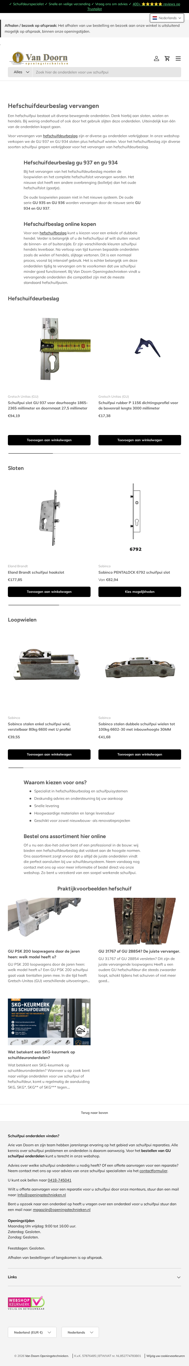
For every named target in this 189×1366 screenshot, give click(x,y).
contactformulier (153, 1170)
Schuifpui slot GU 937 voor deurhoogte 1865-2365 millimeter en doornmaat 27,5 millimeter (48, 405)
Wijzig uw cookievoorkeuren (165, 1356)
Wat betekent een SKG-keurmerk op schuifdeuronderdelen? (41, 1054)
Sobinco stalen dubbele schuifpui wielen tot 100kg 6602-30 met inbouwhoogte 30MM (136, 727)
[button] (167, 18)
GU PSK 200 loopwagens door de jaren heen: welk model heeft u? (44, 954)
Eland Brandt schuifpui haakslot (36, 572)
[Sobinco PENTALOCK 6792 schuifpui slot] (139, 518)
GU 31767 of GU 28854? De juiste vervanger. (139, 951)
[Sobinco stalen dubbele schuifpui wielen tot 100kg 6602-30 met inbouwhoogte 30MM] (139, 670)
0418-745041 (59, 1180)
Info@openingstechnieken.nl (41, 1194)
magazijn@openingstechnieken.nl (62, 1209)
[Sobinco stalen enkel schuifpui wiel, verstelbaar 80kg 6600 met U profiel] (49, 670)
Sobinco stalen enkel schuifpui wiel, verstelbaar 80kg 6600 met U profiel (39, 727)
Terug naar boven (94, 1113)
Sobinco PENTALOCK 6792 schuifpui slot (134, 572)
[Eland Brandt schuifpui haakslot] (49, 518)
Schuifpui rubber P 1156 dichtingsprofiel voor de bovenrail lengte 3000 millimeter (138, 405)
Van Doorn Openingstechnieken (46, 1356)
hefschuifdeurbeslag (60, 135)
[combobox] (94, 72)
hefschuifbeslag (53, 233)
